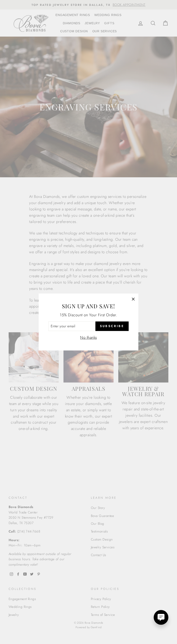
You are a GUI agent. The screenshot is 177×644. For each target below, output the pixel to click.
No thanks (88, 337)
